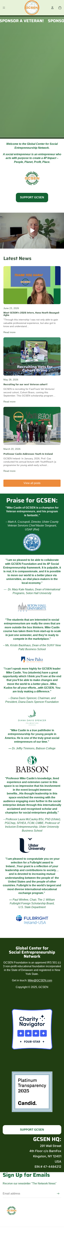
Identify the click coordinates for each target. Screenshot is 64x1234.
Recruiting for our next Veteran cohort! (25, 384)
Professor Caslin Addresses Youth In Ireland (28, 454)
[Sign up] (58, 1193)
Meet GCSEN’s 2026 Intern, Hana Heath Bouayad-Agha (31, 313)
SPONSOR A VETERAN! (25, 21)
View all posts (32, 483)
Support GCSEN (32, 197)
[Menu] (4, 8)
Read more (9, 332)
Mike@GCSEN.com (40, 980)
